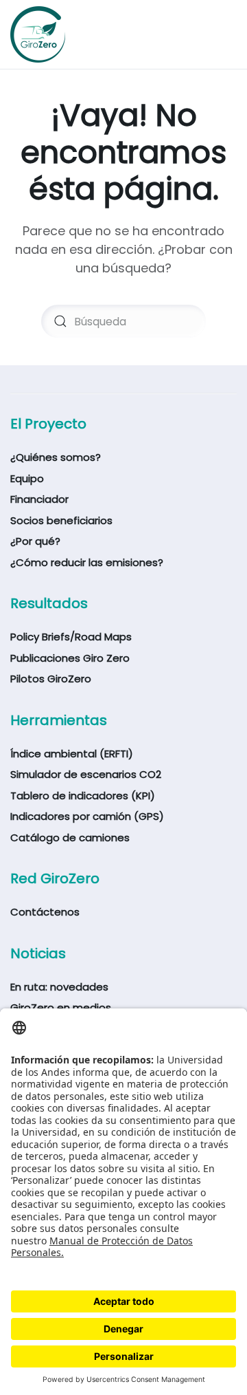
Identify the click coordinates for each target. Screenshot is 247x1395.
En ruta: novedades (59, 987)
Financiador (39, 499)
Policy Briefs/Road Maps (71, 636)
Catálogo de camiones (70, 837)
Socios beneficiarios (61, 520)
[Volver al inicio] (37, 34)
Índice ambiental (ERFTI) (71, 753)
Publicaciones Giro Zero (70, 658)
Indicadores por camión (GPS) (87, 816)
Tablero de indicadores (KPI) (82, 795)
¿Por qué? (35, 541)
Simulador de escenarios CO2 (85, 774)
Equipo (27, 478)
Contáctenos (45, 912)
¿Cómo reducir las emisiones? (86, 562)
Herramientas (58, 720)
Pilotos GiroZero (50, 678)
